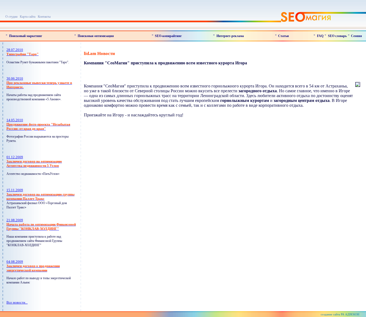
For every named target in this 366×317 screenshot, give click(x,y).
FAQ (320, 36)
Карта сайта (27, 17)
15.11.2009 (40, 194)
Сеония (356, 36)
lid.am (90, 53)
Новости (106, 53)
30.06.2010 (39, 82)
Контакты (44, 17)
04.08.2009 (33, 266)
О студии (11, 17)
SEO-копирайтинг (168, 36)
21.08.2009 (41, 224)
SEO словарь (337, 36)
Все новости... (17, 302)
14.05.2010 (38, 124)
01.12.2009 (34, 161)
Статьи (283, 36)
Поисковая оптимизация (96, 36)
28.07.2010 (22, 52)
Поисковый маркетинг (25, 36)
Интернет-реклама (230, 36)
